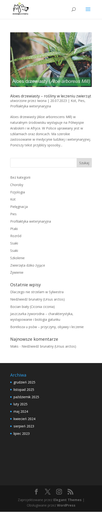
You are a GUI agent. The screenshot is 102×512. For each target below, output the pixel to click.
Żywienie (16, 272)
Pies (81, 100)
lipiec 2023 (22, 433)
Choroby (16, 184)
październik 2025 (26, 397)
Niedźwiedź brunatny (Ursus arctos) (37, 299)
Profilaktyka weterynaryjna (30, 106)
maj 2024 (21, 411)
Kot (73, 100)
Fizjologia (17, 192)
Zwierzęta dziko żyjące (27, 265)
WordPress (66, 505)
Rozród (15, 236)
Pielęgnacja (19, 206)
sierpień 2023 (24, 426)
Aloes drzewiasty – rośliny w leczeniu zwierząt (50, 96)
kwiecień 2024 (24, 418)
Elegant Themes (67, 500)
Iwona (41, 100)
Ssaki (14, 243)
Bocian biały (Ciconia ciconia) (32, 306)
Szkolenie (17, 258)
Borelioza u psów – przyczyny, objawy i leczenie (47, 327)
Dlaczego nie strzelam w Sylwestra (37, 292)
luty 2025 (21, 404)
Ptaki (14, 228)
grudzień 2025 (24, 382)
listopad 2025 (24, 389)
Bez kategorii (20, 177)
